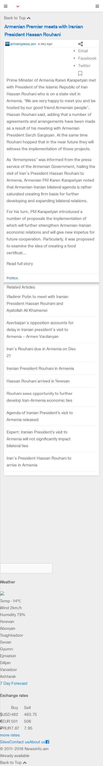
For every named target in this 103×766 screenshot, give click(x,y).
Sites (4, 742)
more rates (10, 735)
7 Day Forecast (13, 683)
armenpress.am (23, 43)
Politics (12, 278)
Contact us (19, 742)
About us (37, 742)
